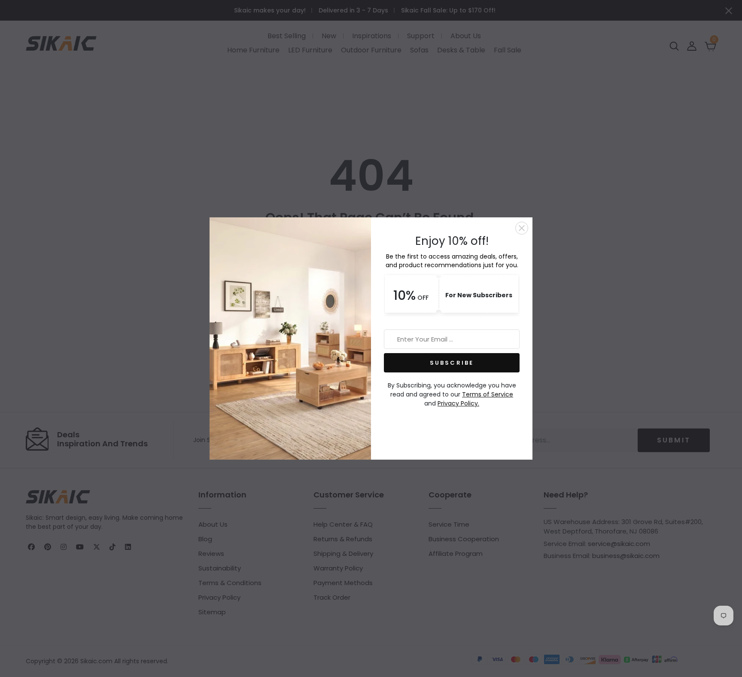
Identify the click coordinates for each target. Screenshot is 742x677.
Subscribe (452, 363)
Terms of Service (487, 394)
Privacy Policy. (458, 403)
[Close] (521, 228)
